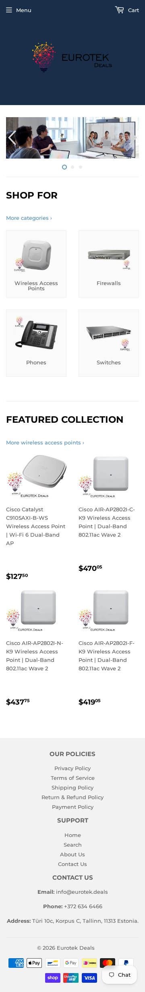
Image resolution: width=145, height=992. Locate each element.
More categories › (29, 218)
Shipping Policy (72, 787)
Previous (11, 138)
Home (72, 835)
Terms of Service (73, 778)
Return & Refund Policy (72, 797)
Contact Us (72, 864)
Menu (23, 10)
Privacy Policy (72, 768)
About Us (72, 854)
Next (134, 138)
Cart (132, 10)
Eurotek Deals (76, 947)
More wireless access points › (45, 442)
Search (73, 844)
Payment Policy (72, 807)
